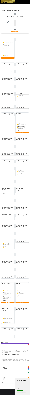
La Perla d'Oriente (19, 170)
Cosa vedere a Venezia (5, 344)
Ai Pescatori (4, 300)
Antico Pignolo (19, 123)
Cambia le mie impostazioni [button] (21, 392)
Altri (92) (8, 302)
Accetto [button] (19, 390)
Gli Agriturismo (5, 366)
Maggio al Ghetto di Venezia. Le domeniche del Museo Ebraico (10, 354)
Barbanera (4, 317)
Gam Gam (18, 190)
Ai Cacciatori (4, 292)
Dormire (4, 367)
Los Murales (4, 246)
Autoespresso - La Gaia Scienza (21, 126)
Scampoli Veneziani (5, 342)
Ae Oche (18, 295)
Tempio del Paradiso (19, 173)
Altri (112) (8, 57)
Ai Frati (4, 296)
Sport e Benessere (5, 378)
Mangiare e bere (5, 368)
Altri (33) (22, 302)
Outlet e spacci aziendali (6, 379)
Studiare (4, 377)
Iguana (3, 242)
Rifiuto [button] (22, 390)
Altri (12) (22, 132)
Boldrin (18, 130)
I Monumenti (4, 372)
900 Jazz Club (4, 44)
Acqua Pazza (4, 47)
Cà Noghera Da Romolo (20, 95)
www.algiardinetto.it (15, 31)
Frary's (3, 191)
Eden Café (4, 321)
